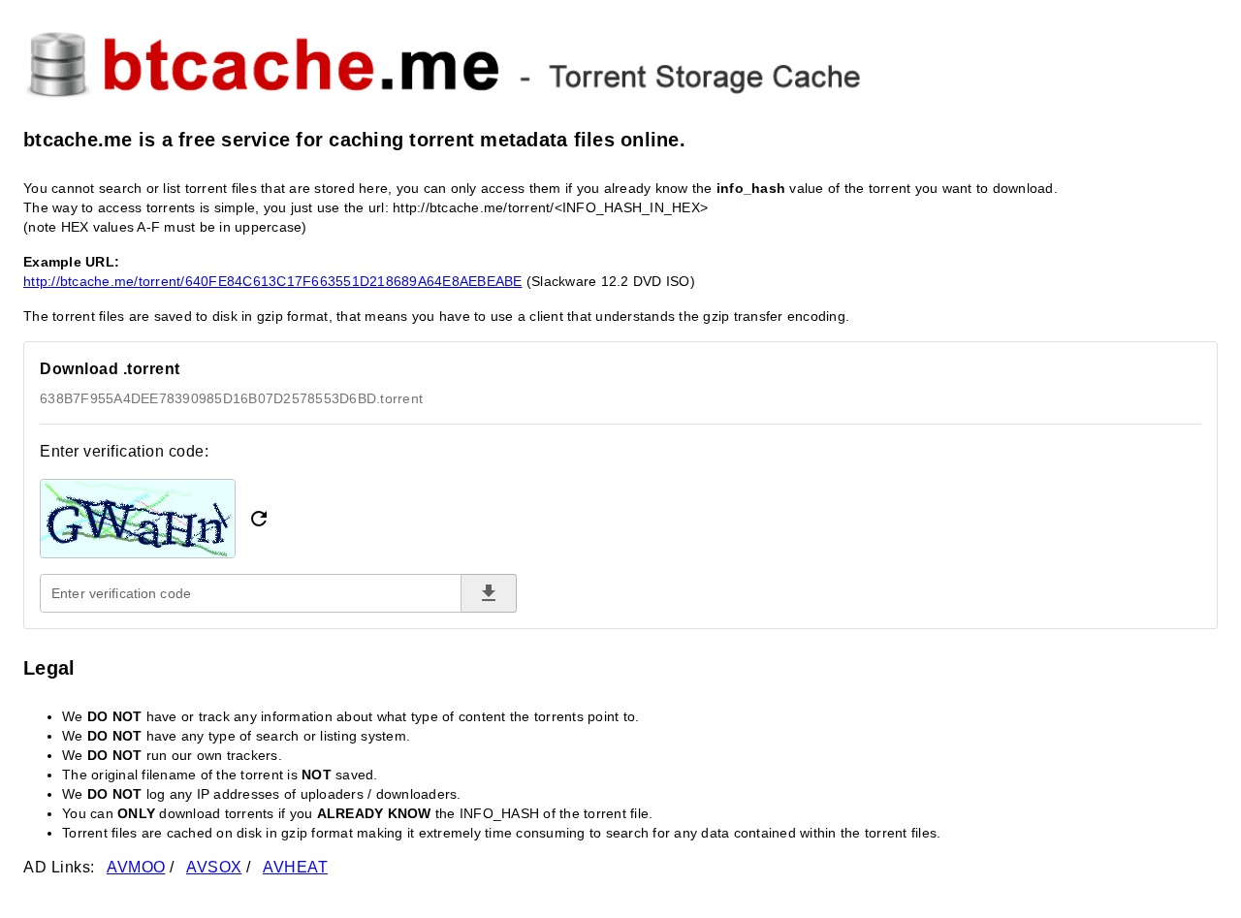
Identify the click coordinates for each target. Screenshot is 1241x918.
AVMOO (136, 867)
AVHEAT (295, 867)
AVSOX (214, 867)
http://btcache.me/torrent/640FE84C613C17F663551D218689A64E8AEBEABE (273, 281)
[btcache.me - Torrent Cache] (620, 62)
